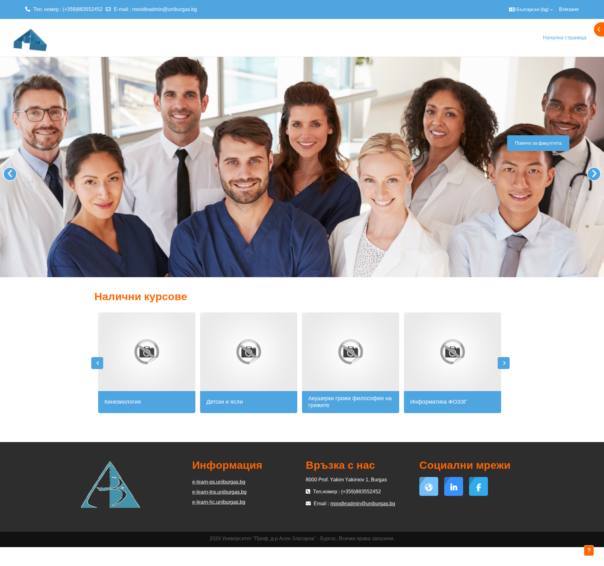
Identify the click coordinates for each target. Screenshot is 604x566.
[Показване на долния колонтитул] (589, 550)
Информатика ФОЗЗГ (438, 402)
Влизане (569, 9)
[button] (530, 9)
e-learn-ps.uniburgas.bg (218, 482)
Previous (97, 363)
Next (504, 363)
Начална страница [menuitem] (564, 37)
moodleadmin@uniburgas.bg (164, 9)
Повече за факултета (538, 143)
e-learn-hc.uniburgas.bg (218, 502)
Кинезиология (122, 402)
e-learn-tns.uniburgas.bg (219, 492)
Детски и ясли (224, 402)
